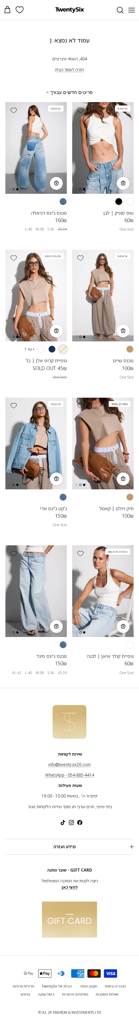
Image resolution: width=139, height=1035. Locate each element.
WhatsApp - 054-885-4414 (69, 775)
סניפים (25, 994)
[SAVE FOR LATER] (80, 110)
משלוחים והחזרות (75, 994)
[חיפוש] (116, 10)
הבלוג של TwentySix (57, 986)
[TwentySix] (69, 10)
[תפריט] (131, 10)
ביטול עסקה (46, 994)
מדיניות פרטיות (23, 986)
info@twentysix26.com (69, 764)
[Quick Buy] (123, 183)
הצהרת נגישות (115, 986)
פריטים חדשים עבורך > (69, 92)
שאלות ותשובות (107, 994)
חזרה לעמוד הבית (69, 69)
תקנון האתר (88, 986)
